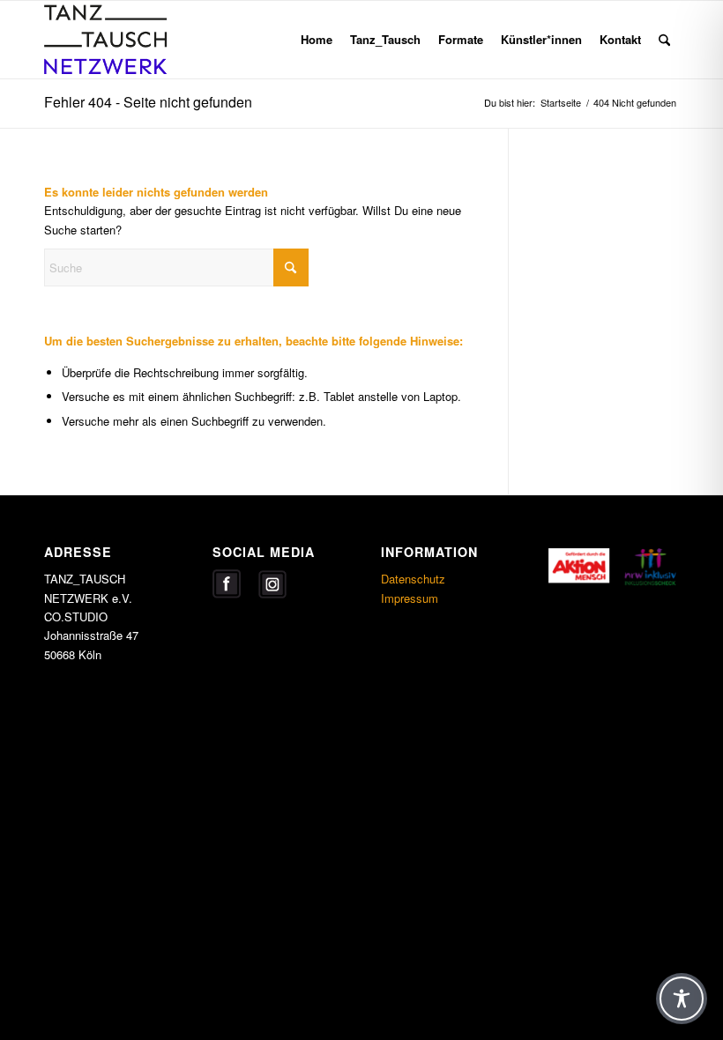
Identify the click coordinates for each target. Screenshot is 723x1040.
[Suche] (664, 39)
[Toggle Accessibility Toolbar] (681, 998)
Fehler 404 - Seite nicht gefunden (148, 102)
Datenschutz (413, 578)
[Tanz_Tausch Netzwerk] (128, 39)
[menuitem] (316, 39)
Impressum (409, 598)
